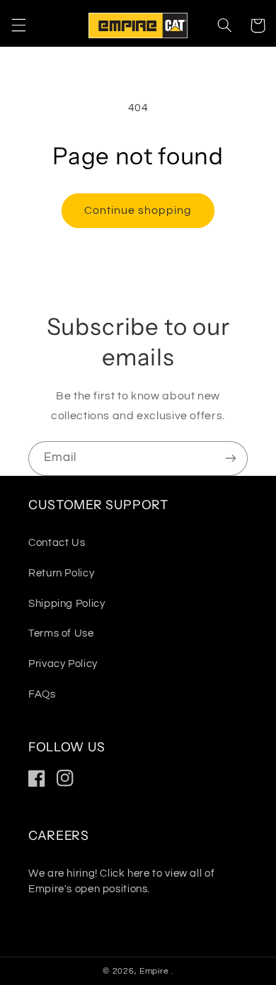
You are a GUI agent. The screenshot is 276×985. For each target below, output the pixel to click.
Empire (155, 971)
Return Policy (61, 573)
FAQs (42, 694)
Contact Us (56, 542)
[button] (18, 25)
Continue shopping (138, 210)
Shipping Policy (66, 603)
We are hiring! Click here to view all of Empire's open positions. (121, 881)
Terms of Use (61, 633)
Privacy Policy (63, 664)
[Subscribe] (230, 458)
